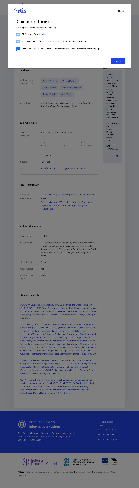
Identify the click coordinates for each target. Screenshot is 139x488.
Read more (44, 34)
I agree (118, 61)
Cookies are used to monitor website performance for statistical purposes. (63, 48)
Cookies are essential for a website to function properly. (55, 41)
